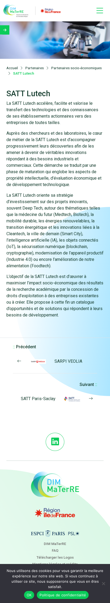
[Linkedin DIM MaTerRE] (55, 442)
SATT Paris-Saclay (38, 398)
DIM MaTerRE (55, 544)
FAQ (55, 550)
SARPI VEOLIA (68, 361)
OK (29, 595)
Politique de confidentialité (63, 595)
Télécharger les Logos (55, 557)
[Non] (103, 583)
